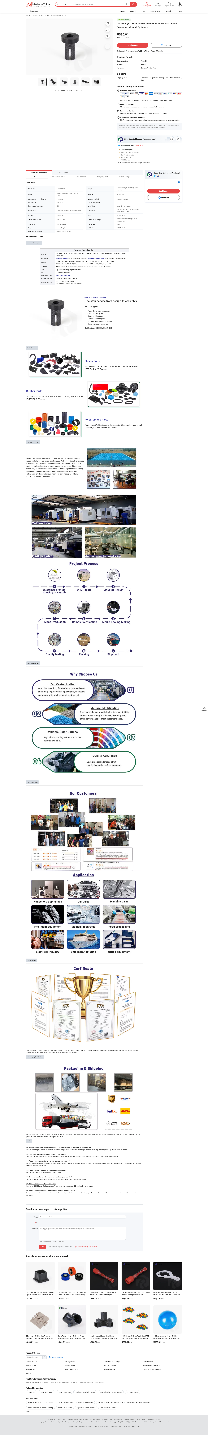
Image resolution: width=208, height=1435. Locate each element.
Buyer (132, 11)
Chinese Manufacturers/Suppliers (78, 1419)
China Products (61, 1419)
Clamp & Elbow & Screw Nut (152, 1369)
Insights (158, 1419)
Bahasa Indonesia (164, 1422)
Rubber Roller (30, 1369)
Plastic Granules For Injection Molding (40, 1408)
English (53, 1422)
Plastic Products (45, 15)
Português (68, 1422)
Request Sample (157, 51)
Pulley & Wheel (70, 1365)
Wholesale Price (107, 1419)
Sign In (120, 162)
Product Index (141, 1419)
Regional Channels (129, 1419)
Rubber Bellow (148, 1362)
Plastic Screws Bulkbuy (107, 1408)
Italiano (93, 1422)
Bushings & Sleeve (110, 1365)
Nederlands (108, 1422)
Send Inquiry (133, 45)
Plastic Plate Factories (85, 1402)
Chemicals (35, 15)
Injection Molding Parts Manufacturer (110, 1402)
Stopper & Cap (31, 1365)
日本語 (128, 1422)
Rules (180, 11)
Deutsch (100, 1422)
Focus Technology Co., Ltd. (90, 1426)
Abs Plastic (50, 1402)
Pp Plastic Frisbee (132, 1392)
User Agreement (116, 1426)
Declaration (126, 1426)
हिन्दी (133, 1422)
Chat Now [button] (167, 45)
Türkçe (146, 1422)
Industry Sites (118, 1419)
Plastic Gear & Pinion (72, 1369)
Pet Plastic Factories (34, 1402)
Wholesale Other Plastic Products (111, 1392)
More (28, 1412)
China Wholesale (95, 1419)
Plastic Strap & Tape (46, 1392)
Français (75, 1422)
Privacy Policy (136, 1426)
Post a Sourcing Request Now (86, 1247)
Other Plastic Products (59, 15)
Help (143, 11)
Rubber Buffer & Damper (112, 1362)
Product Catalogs (56, 1357)
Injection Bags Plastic (65, 1408)
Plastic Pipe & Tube (64, 1392)
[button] (135, 177)
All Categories (33, 11)
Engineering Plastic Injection (86, 1408)
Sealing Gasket (70, 1362)
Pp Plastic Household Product (85, 1392)
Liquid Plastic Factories (66, 1402)
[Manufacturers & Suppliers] (38, 4)
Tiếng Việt (153, 1422)
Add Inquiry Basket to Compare (69, 90)
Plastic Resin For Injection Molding (138, 1402)
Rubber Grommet (110, 1369)
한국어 (122, 1422)
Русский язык (85, 1422)
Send (42, 1247)
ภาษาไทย (139, 1422)
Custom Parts (30, 1362)
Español (60, 1422)
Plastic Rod (31, 1392)
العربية (115, 1422)
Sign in (180, 6)
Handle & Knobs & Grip (150, 1365)
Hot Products (51, 1419)
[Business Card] (179, 182)
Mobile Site (151, 1419)
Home (28, 15)
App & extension (155, 11)
